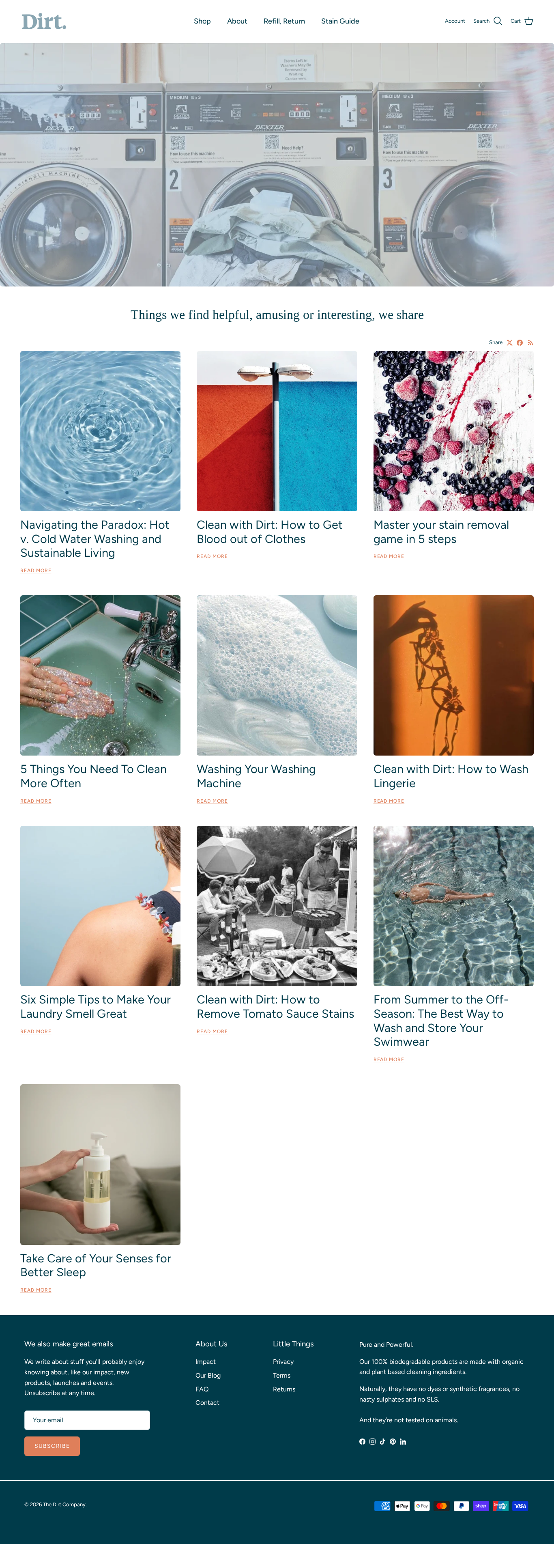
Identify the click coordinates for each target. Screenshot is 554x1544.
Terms (281, 1375)
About (237, 21)
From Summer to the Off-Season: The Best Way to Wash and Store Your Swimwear (441, 1021)
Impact (205, 1361)
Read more (36, 570)
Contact (207, 1402)
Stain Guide (340, 21)
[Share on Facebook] (520, 343)
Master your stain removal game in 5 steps (441, 532)
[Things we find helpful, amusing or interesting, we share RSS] (531, 343)
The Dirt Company (64, 1504)
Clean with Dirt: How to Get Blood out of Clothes (270, 532)
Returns (284, 1389)
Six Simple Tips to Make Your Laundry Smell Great (95, 1007)
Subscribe (52, 1446)
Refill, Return (284, 21)
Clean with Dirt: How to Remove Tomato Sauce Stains (275, 1007)
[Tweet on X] (510, 343)
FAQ (201, 1389)
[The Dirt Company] (43, 21)
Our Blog (208, 1375)
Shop (202, 21)
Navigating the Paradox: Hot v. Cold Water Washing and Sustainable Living (95, 539)
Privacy (283, 1361)
